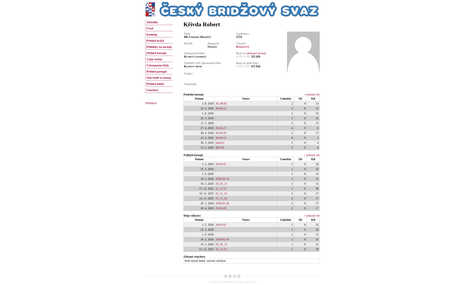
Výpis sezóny (154, 59)
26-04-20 (221, 132)
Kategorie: (214, 43)
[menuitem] (159, 22)
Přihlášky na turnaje (159, 46)
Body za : (251, 53)
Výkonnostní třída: (194, 53)
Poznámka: (190, 84)
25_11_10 (221, 193)
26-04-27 (221, 128)
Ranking (151, 34)
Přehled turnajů (156, 53)
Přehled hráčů (155, 40)
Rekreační (242, 46)
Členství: (241, 43)
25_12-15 (221, 188)
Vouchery (152, 90)
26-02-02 (221, 164)
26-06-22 (221, 108)
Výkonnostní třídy (157, 65)
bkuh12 (220, 142)
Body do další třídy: (247, 63)
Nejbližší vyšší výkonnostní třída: (202, 63)
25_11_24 (221, 198)
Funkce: (188, 73)
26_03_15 (221, 183)
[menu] (159, 56)
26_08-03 (221, 103)
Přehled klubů (155, 83)
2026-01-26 (222, 203)
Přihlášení (151, 103)
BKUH (220, 147)
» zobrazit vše (312, 94)
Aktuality (152, 22)
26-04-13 (221, 137)
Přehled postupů (156, 71)
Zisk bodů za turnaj (158, 77)
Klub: (187, 33)
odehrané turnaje (256, 53)
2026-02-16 (222, 178)
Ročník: (188, 43)
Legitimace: (243, 33)
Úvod (149, 28)
